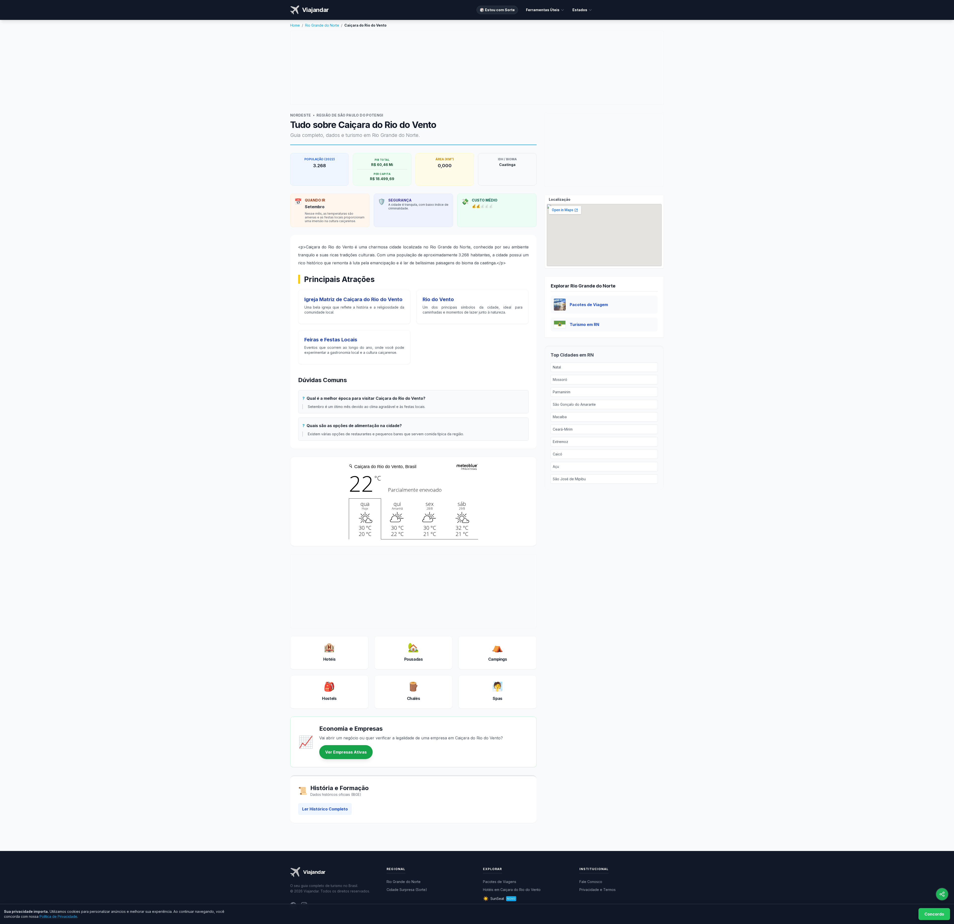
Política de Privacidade (58, 916)
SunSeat (499, 898)
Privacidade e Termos (597, 889)
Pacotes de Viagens (499, 882)
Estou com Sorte (497, 10)
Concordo (934, 914)
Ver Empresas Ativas (346, 752)
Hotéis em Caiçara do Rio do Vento (512, 889)
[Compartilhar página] (942, 894)
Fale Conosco (590, 882)
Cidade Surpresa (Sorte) (407, 889)
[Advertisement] (477, 68)
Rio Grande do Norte (322, 25)
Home (295, 25)
